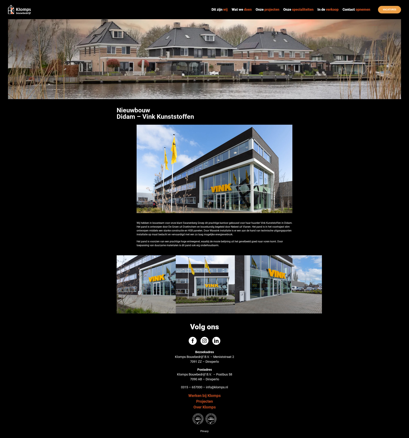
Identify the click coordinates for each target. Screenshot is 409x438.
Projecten (204, 401)
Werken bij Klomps (204, 395)
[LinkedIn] (216, 341)
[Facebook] (193, 341)
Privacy (204, 431)
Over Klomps (204, 407)
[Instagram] (204, 341)
